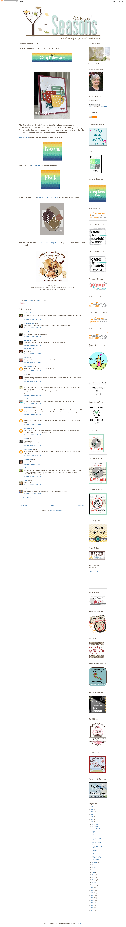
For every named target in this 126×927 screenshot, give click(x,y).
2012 (92, 903)
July (93, 870)
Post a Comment (26, 497)
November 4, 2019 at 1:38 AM (32, 371)
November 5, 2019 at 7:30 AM (32, 476)
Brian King (27, 399)
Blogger (80, 923)
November (95, 826)
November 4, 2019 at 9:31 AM (32, 414)
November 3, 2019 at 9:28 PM (32, 328)
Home (52, 505)
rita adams (27, 418)
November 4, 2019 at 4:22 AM (32, 381)
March (94, 880)
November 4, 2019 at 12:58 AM (32, 362)
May (93, 875)
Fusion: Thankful (96, 842)
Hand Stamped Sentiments (48, 197)
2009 (92, 910)
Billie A (26, 357)
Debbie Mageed (28, 407)
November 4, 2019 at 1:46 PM (32, 435)
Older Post (81, 505)
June (93, 872)
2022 (92, 814)
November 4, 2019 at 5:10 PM (32, 455)
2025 (92, 807)
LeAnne (26, 468)
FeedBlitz (104, 106)
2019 (92, 822)
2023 (92, 812)
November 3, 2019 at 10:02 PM (32, 353)
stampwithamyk (28, 340)
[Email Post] (44, 300)
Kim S (25, 489)
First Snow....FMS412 (97, 838)
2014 (92, 898)
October (94, 862)
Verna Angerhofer (29, 323)
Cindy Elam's (36, 165)
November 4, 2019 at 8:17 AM (32, 395)
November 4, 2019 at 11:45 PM (32, 464)
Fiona (25, 374)
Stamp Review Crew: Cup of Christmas (96, 857)
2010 (92, 908)
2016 (92, 893)
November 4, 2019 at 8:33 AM (32, 404)
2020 (92, 819)
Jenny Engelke (28, 449)
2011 (92, 905)
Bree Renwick (28, 428)
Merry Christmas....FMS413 (96, 833)
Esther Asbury (28, 332)
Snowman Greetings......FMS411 (97, 846)
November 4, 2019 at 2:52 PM (32, 445)
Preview (91, 106)
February (95, 882)
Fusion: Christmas (97, 829)
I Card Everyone (28, 385)
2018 (92, 888)
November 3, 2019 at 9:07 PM (32, 319)
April (93, 877)
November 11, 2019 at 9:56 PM (32, 493)
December (95, 824)
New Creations (28, 366)
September (95, 865)
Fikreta (26, 438)
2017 (92, 890)
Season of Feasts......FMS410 (97, 852)
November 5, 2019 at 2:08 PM (32, 485)
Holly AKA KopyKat (29, 349)
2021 (92, 817)
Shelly (25, 480)
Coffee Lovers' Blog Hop (48, 243)
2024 (92, 809)
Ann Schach (24, 137)
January (94, 885)
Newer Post (24, 505)
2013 (92, 900)
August (94, 867)
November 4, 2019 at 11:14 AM (32, 424)
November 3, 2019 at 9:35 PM (32, 336)
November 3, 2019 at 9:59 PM (32, 345)
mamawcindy (28, 459)
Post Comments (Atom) (56, 510)
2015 (92, 895)
